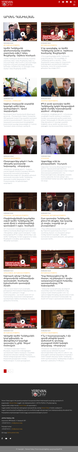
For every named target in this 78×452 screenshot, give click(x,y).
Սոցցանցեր (16, 101)
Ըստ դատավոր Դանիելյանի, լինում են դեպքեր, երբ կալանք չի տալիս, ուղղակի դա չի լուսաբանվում (56, 222)
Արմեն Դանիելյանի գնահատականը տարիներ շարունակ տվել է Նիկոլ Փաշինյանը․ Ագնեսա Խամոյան (20, 52)
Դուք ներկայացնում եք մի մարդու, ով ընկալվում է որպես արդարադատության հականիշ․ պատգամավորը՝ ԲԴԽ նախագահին (57, 280)
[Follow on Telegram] (10, 438)
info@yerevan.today (17, 423)
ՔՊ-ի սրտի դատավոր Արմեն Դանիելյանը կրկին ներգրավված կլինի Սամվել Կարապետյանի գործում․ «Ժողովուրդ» (57, 107)
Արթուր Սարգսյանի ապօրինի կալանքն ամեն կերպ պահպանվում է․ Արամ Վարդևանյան (19, 107)
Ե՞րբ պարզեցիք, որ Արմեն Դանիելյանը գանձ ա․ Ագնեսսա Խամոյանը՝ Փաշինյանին (57, 50)
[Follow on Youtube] (6, 438)
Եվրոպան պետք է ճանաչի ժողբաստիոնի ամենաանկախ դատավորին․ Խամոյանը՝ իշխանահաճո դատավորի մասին (19, 280)
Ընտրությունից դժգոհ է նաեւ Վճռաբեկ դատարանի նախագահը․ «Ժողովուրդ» (18, 163)
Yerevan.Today (13, 403)
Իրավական (8, 101)
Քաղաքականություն (12, 45)
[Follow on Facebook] (2, 438)
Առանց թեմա (8, 273)
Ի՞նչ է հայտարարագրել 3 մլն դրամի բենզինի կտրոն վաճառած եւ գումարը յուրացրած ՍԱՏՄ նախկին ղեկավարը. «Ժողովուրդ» (56, 340)
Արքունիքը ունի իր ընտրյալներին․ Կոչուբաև (54, 162)
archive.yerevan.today (13, 432)
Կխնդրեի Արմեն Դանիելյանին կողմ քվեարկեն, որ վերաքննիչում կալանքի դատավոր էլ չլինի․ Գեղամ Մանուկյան (19, 340)
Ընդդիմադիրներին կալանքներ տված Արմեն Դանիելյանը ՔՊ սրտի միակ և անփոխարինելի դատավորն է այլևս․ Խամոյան (19, 222)
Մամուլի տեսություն (49, 101)
